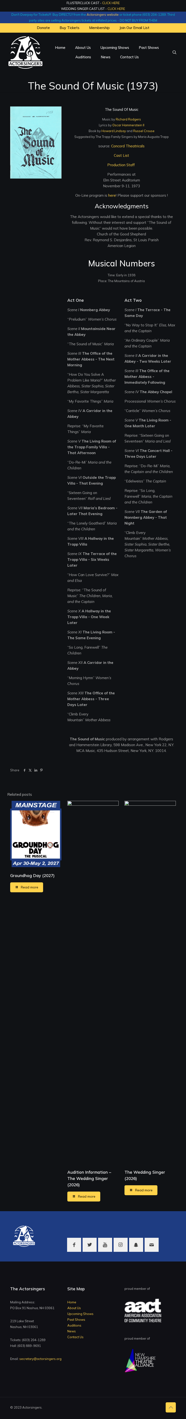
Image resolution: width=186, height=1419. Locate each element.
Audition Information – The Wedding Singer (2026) (89, 1178)
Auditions (74, 1325)
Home (71, 1302)
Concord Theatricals (128, 146)
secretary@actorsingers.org (40, 1359)
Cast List (121, 155)
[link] (36, 142)
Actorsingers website (103, 14)
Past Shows (76, 1319)
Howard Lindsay (113, 131)
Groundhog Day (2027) (32, 875)
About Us (74, 1308)
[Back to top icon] (171, 1407)
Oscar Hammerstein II (128, 125)
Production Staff (121, 165)
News (71, 1331)
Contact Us (75, 1337)
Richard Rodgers (128, 119)
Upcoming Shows (80, 1314)
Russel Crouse (144, 131)
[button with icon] (74, 1245)
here (112, 195)
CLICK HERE (111, 3)
